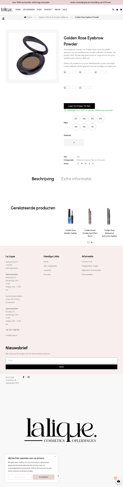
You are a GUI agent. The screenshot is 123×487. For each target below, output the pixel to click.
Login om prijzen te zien (79, 106)
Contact (48, 9)
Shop (39, 9)
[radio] (76, 118)
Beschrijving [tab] (43, 178)
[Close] (55, 456)
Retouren (47, 274)
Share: (66, 164)
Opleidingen (28, 9)
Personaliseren (19, 477)
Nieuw (57, 9)
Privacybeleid (87, 274)
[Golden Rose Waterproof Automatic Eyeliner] (109, 216)
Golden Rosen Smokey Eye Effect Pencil (90, 233)
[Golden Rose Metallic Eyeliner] (70, 216)
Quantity (67, 135)
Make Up (80, 160)
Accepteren (43, 477)
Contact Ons (87, 262)
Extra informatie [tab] (76, 178)
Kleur (66, 123)
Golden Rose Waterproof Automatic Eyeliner (109, 233)
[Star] (117, 9)
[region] (31, 468)
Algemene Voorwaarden (91, 270)
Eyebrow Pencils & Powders (94, 160)
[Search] (113, 9)
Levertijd (47, 270)
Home (18, 9)
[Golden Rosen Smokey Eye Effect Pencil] (90, 216)
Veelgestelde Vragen (90, 266)
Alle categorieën (50, 266)
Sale (65, 9)
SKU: (65, 157)
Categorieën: (69, 160)
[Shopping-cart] (121, 9)
